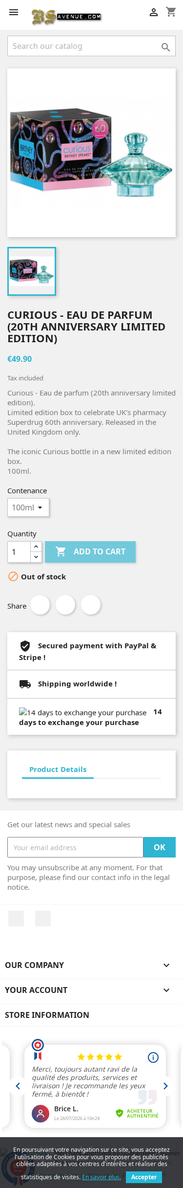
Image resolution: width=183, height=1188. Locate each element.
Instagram (43, 918)
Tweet (65, 605)
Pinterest (91, 605)
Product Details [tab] (57, 769)
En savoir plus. (101, 1177)
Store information (47, 1015)
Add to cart (90, 551)
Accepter (144, 1177)
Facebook (16, 918)
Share (40, 605)
